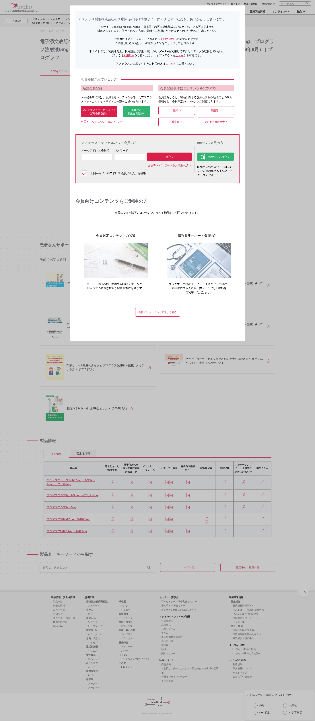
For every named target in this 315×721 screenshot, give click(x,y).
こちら (179, 55)
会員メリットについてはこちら (100, 121)
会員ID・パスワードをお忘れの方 (168, 165)
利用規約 (168, 38)
